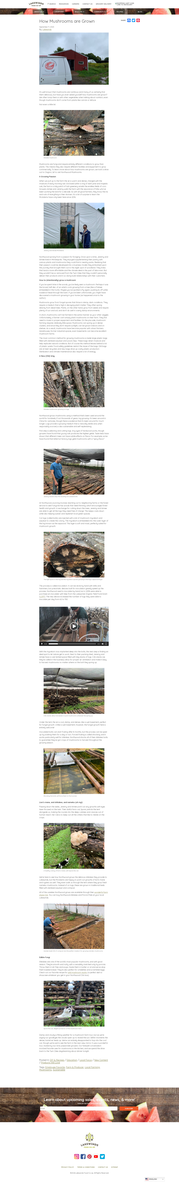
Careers (75, 4)
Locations (59, 12)
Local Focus (86, 1060)
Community (99, 12)
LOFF (42, 596)
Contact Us (88, 4)
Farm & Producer (75, 1067)
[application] (74, 626)
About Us (38, 12)
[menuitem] (39, 11)
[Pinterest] (138, 20)
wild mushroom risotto (77, 972)
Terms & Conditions (86, 1167)
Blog (140, 12)
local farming (92, 1067)
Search (52, 4)
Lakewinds (46, 29)
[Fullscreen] (106, 644)
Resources (64, 4)
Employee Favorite (55, 1067)
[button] (74, 626)
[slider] (72, 643)
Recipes (120, 12)
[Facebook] (129, 20)
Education (72, 1060)
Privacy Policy (67, 1167)
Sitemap (114, 1167)
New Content (101, 1060)
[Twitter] (133, 20)
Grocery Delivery (103, 4)
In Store (78, 12)
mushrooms (45, 1069)
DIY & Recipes (57, 1060)
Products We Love (50, 1062)
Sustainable (59, 1069)
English (153, 1179)
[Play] (42, 644)
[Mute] (103, 644)
